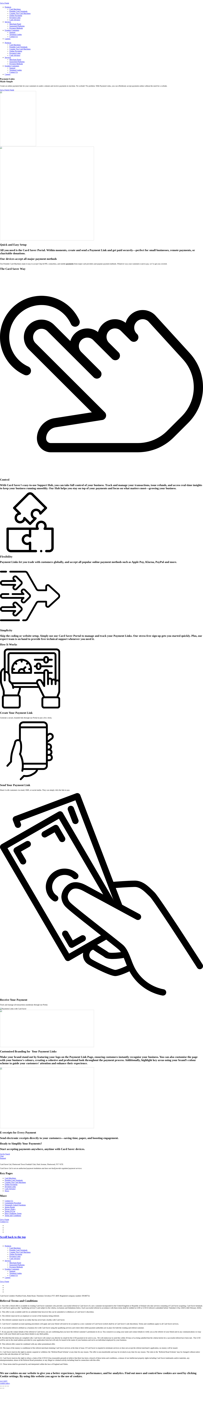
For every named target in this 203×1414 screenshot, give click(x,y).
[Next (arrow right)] (3, 1388)
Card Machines (15, 9)
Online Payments (15, 16)
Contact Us (13, 37)
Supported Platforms (17, 26)
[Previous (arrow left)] (1, 1388)
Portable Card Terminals (18, 11)
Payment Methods (16, 28)
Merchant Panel (15, 24)
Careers (7, 39)
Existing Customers (12, 30)
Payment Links (15, 18)
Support (12, 32)
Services (8, 22)
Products (8, 7)
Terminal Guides (15, 35)
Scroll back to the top (13, 1236)
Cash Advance (14, 20)
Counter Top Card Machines (20, 13)
